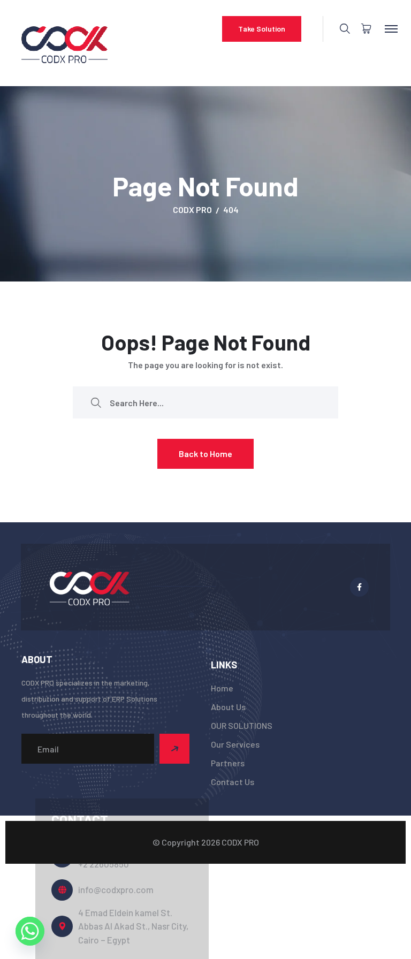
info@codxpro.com (116, 889)
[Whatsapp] (30, 931)
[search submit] (95, 402)
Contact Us (232, 782)
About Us (228, 707)
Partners (228, 763)
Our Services (235, 744)
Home (222, 688)
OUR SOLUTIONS (241, 725)
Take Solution (261, 28)
